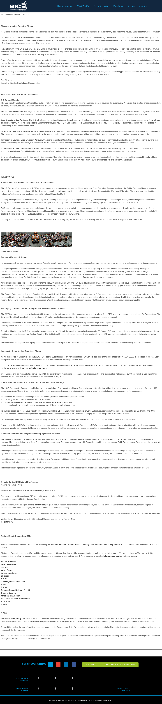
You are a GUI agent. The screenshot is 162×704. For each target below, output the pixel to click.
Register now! (7, 522)
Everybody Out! (18, 619)
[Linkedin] (66, 664)
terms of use (108, 700)
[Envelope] (58, 664)
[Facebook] (74, 664)
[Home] (50, 664)
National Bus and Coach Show (64, 545)
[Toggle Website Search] (152, 6)
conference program (44, 505)
